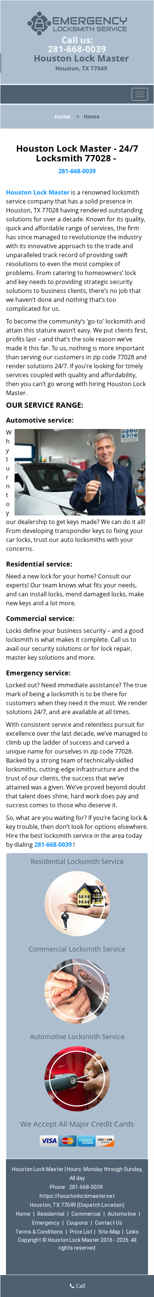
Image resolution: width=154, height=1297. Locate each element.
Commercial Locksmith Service (77, 948)
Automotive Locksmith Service (77, 1036)
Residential (50, 1214)
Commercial (86, 1214)
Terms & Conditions (39, 1232)
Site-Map (109, 1232)
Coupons (77, 1223)
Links (132, 1232)
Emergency (45, 1223)
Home (62, 116)
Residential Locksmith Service (77, 861)
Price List (81, 1232)
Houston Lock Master (38, 192)
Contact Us (108, 1223)
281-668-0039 (77, 48)
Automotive (122, 1214)
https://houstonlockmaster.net (77, 1196)
